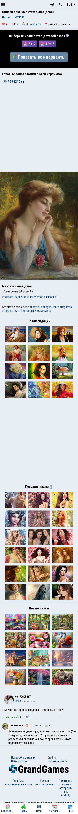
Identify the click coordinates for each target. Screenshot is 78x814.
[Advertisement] (39, 130)
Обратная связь (57, 761)
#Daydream (66, 307)
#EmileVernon (35, 297)
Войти (71, 4)
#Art (16, 311)
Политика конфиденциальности (18, 782)
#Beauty (54, 307)
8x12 (32, 44)
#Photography (27, 311)
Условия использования (45, 782)
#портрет (8, 297)
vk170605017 (33, 24)
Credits (52, 757)
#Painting (42, 307)
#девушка (20, 297)
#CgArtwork (43, 311)
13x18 (50, 44)
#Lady (33, 307)
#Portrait (7, 311)
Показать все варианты (42, 57)
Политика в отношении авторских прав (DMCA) (65, 788)
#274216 (14, 82)
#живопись (50, 297)
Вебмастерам (19, 761)
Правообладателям (23, 757)
